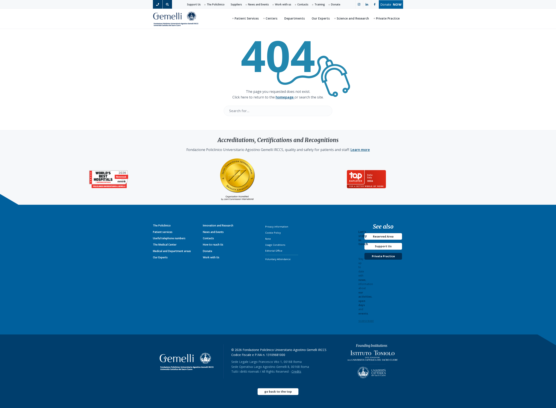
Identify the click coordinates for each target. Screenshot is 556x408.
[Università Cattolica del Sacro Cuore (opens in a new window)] (371, 371)
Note (268, 238)
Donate (335, 4)
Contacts (302, 4)
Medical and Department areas (172, 251)
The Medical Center (165, 244)
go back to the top (278, 391)
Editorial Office (273, 250)
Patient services (162, 232)
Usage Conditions (275, 244)
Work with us (283, 4)
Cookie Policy (273, 232)
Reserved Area (383, 236)
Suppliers (236, 4)
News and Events (258, 4)
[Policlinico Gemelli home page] (188, 361)
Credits (296, 371)
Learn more (360, 149)
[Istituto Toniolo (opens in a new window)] (372, 357)
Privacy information (276, 226)
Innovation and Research (218, 225)
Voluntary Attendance (278, 259)
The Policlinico (216, 4)
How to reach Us (213, 244)
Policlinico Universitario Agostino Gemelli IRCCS (176, 18)
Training (319, 4)
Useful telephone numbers (169, 238)
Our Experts (160, 257)
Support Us (194, 4)
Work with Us (211, 257)
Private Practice (383, 256)
